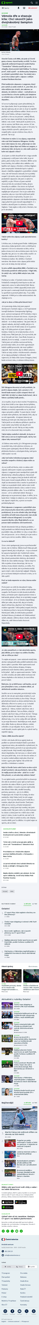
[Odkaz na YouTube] (16, 1231)
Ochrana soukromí (13, 1321)
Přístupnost (25, 1321)
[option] (8, 1266)
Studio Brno (24, 1281)
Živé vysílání (6, 1277)
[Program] (24, 8)
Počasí (4, 1293)
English (4, 1321)
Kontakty (23, 1305)
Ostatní (5, 13)
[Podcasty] (18, 8)
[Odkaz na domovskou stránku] (10, 3)
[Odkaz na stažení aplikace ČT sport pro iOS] (8, 1202)
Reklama (23, 1277)
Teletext (5, 1285)
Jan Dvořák (4, 25)
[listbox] (19, 1266)
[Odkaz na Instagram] (3, 1231)
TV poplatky (6, 1281)
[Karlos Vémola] (19, 40)
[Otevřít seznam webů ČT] (36, 3)
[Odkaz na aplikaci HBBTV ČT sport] (8, 1207)
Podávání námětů (26, 1297)
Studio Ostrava (25, 1285)
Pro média (23, 1273)
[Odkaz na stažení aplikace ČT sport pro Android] (21, 1202)
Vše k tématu (32, 966)
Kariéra (22, 1293)
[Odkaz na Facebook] (7, 1231)
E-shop (4, 1297)
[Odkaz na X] (12, 1231)
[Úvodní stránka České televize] (10, 1239)
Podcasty (5, 1289)
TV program (6, 1273)
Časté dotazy (24, 1301)
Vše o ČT (4, 1305)
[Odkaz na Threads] (21, 1231)
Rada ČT (23, 1289)
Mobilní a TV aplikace (9, 1301)
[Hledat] (31, 3)
